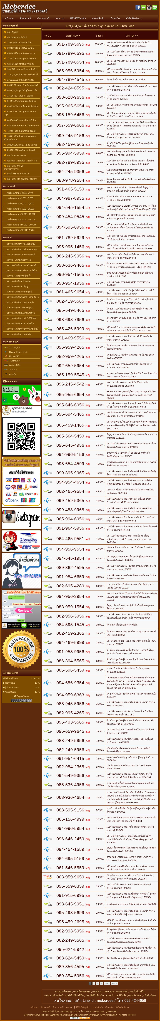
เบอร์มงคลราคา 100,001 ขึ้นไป (20, 230)
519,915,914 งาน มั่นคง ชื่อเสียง (21, 101)
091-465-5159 (70, 189)
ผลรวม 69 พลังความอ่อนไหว (19, 334)
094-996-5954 (70, 828)
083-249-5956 (70, 740)
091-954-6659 (70, 576)
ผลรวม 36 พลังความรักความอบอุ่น (21, 249)
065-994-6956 (70, 519)
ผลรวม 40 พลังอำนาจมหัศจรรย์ (20, 254)
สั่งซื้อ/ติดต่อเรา (134, 18)
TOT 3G (12, 369)
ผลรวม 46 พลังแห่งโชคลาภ (18, 281)
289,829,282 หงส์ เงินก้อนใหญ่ (20, 48)
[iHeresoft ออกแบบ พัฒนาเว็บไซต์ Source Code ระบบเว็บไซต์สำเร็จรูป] (80, 1018)
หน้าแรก (9, 18)
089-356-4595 (70, 966)
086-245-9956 (70, 256)
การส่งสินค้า (98, 18)
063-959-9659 (70, 877)
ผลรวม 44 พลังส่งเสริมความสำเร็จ (21, 270)
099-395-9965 (70, 472)
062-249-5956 (70, 749)
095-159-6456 (70, 114)
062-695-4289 (70, 585)
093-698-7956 (70, 319)
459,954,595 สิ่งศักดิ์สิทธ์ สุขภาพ (21, 131)
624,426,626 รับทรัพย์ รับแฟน (20, 64)
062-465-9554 (70, 491)
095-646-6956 (70, 405)
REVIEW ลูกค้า (78, 18)
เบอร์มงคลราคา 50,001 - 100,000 (21, 225)
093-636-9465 (70, 265)
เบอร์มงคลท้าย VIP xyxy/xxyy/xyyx (14, 167)
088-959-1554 (70, 606)
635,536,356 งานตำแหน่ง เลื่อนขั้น (22, 106)
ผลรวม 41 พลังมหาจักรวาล (18, 260)
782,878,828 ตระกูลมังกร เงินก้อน (21, 58)
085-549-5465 (70, 310)
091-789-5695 (70, 44)
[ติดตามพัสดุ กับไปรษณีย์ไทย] (21, 552)
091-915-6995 (70, 895)
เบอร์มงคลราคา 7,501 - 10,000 (20, 209)
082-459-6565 (70, 144)
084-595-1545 (70, 624)
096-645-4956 (70, 445)
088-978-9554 (70, 180)
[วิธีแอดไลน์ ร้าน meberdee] (21, 405)
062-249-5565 (70, 940)
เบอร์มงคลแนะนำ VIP (16, 37)
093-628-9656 (70, 97)
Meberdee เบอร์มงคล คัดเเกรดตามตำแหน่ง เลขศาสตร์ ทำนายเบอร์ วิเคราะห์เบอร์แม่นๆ (79, 1015)
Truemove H (14, 361)
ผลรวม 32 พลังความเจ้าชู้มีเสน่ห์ (20, 244)
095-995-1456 (70, 246)
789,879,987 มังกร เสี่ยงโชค (19, 43)
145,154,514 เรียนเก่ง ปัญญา (19, 96)
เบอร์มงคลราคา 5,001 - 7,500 (19, 203)
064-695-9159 (70, 858)
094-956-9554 (70, 549)
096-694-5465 (70, 414)
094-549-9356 (70, 775)
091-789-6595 (70, 53)
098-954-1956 (70, 283)
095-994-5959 (70, 153)
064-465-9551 (70, 538)
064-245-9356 (70, 171)
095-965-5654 (70, 106)
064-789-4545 (70, 79)
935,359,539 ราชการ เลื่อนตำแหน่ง (22, 125)
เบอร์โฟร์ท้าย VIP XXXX (17, 174)
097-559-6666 (70, 125)
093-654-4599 (70, 463)
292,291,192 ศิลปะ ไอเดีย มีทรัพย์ (21, 145)
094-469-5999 (70, 642)
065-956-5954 (70, 70)
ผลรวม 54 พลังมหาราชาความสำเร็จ (22, 297)
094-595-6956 (70, 227)
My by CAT (13, 356)
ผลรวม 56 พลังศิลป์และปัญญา (19, 308)
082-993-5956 (70, 931)
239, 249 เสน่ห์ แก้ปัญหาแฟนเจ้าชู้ (22, 69)
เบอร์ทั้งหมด (12, 32)
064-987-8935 (70, 198)
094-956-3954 (70, 596)
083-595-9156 (70, 810)
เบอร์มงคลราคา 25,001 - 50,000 (20, 219)
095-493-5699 (70, 912)
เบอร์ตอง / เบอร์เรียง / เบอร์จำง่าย (21, 161)
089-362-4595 (70, 567)
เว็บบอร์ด (115, 18)
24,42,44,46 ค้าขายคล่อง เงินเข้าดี (22, 74)
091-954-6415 (70, 758)
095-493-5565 (70, 722)
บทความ (59, 18)
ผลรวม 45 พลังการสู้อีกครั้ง (18, 276)
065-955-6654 (70, 394)
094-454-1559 (70, 849)
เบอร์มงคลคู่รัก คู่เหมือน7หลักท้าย (21, 179)
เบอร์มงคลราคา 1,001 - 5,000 (19, 198)
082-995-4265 (70, 712)
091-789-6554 (70, 62)
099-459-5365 (70, 500)
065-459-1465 (70, 425)
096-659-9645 (70, 731)
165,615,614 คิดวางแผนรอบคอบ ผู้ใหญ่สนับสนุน (20, 138)
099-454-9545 (70, 216)
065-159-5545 (70, 374)
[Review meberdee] (21, 669)
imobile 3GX (14, 365)
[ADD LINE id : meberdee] (21, 456)
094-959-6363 (70, 694)
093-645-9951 (70, 904)
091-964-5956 (70, 528)
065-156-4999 (70, 819)
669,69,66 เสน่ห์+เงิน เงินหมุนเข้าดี (22, 85)
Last (114, 983)
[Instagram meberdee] (21, 529)
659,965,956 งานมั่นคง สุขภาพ (20, 53)
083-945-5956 (70, 703)
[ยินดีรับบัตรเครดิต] (21, 507)
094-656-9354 (70, 682)
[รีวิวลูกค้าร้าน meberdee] (21, 629)
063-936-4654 (70, 797)
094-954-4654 (70, 482)
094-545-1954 (70, 558)
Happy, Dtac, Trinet (17, 352)
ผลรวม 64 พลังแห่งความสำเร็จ (20, 323)
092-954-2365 (70, 766)
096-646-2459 (70, 838)
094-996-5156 (70, 454)
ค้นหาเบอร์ (25, 18)
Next (107, 983)
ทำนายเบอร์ (43, 18)
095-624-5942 (70, 949)
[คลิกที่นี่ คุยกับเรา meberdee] (21, 589)
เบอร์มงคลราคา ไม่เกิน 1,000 (19, 193)
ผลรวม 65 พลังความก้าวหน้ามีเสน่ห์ (22, 329)
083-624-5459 (70, 958)
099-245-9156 (70, 135)
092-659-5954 (70, 365)
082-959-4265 (70, 356)
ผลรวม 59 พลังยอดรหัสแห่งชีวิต (20, 313)
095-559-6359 (70, 886)
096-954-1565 (70, 274)
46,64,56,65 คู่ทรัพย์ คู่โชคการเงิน (22, 90)
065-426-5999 (70, 328)
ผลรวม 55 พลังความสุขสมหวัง (20, 302)
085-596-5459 (70, 670)
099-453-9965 (70, 509)
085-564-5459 (70, 436)
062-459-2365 (70, 633)
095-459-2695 (70, 921)
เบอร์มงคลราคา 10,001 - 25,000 (20, 214)
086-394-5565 (70, 660)
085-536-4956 (70, 784)
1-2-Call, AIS (14, 347)
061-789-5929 (70, 237)
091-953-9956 (70, 651)
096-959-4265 (70, 347)
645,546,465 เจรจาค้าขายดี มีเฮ (21, 120)
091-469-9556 (70, 338)
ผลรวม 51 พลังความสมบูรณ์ (19, 292)
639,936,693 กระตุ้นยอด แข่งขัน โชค (20, 113)
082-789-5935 (70, 162)
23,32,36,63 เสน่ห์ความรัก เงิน (20, 80)
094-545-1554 (70, 207)
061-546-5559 (70, 867)
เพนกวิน (12, 374)
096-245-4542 (70, 384)
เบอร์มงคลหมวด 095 (16, 155)
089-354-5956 (70, 975)
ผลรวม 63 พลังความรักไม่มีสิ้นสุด (21, 318)
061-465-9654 (70, 291)
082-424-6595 (70, 88)
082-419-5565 (70, 301)
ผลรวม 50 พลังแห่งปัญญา (17, 286)
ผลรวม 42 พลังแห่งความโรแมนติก (21, 265)
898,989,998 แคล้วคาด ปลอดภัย (21, 150)
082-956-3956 (70, 616)
